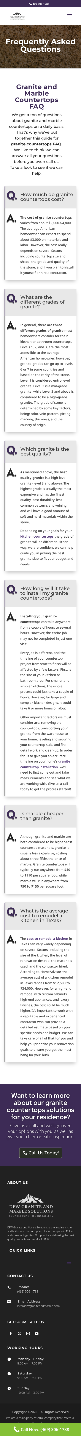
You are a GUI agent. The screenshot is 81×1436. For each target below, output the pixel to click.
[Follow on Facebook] (10, 1333)
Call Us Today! (44, 1152)
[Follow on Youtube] (36, 1333)
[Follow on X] (19, 1333)
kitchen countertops (37, 536)
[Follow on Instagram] (28, 1333)
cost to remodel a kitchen (47, 938)
